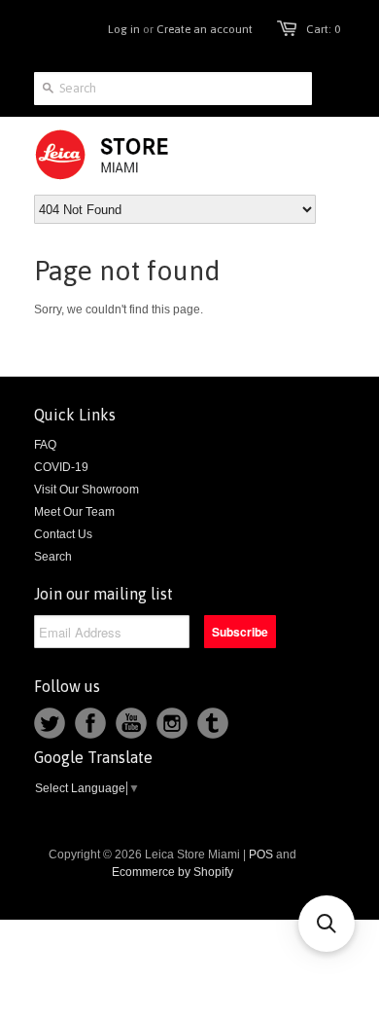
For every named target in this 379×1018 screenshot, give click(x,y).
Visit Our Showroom (86, 489)
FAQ (45, 445)
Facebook (90, 723)
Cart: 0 (323, 29)
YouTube (131, 723)
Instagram (172, 723)
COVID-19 (61, 467)
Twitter (49, 723)
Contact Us (63, 534)
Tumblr (212, 723)
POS (261, 854)
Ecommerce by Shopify (172, 872)
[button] (326, 923)
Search (53, 557)
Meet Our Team (74, 512)
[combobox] (173, 88)
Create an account (204, 29)
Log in (124, 29)
